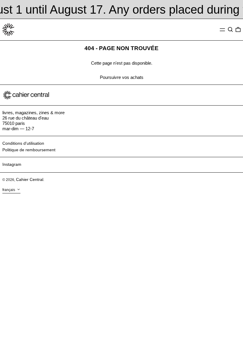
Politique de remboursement (28, 149)
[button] (230, 30)
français (9, 190)
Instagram (11, 164)
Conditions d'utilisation (23, 143)
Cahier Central (29, 179)
